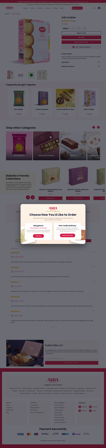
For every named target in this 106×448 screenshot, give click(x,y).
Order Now (38, 236)
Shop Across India (67, 235)
